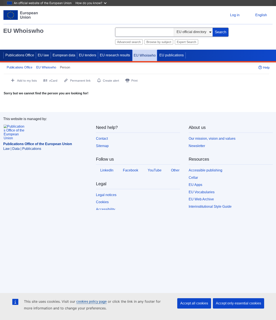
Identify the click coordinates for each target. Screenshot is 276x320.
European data (64, 55)
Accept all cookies (194, 303)
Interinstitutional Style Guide (210, 206)
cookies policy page (91, 301)
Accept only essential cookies (238, 303)
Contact (102, 138)
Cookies (102, 202)
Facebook (130, 170)
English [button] (261, 15)
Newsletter (197, 146)
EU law (43, 55)
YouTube (155, 170)
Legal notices (106, 195)
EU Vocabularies (202, 192)
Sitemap (102, 146)
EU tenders (87, 55)
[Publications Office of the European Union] (20, 15)
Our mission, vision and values (212, 138)
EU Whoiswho (23, 30)
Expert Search (186, 42)
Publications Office (19, 55)
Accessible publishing (205, 170)
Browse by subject (158, 42)
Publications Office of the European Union (37, 144)
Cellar (193, 177)
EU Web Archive (201, 199)
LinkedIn (106, 170)
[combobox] (144, 32)
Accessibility (105, 209)
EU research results (115, 55)
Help (266, 67)
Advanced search (129, 42)
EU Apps (195, 185)
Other (175, 170)
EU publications (171, 55)
